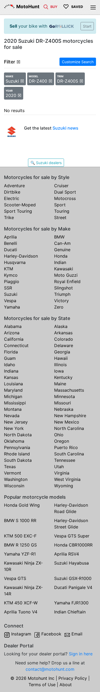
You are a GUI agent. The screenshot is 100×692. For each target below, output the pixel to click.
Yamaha (12, 307)
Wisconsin (14, 485)
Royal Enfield (67, 281)
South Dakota (18, 460)
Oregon (61, 441)
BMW (59, 237)
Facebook (51, 634)
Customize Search (78, 61)
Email (76, 634)
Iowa (59, 371)
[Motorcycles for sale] (45, 6)
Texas (10, 466)
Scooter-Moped (20, 204)
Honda (60, 256)
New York (14, 428)
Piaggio (11, 281)
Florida (11, 351)
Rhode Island (17, 453)
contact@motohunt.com (50, 669)
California (13, 339)
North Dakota (18, 434)
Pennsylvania (17, 447)
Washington (15, 479)
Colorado (63, 339)
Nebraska (63, 409)
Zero (58, 307)
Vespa (10, 300)
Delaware (63, 345)
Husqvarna (15, 262)
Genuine (62, 249)
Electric (11, 198)
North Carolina (69, 428)
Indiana (11, 371)
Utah (59, 466)
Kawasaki (63, 268)
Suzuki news (65, 128)
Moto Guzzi (66, 275)
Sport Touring (18, 211)
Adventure (14, 185)
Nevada (11, 415)
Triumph (62, 294)
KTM (8, 268)
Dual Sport (65, 192)
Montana (13, 409)
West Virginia (67, 479)
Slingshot (63, 288)
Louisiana (13, 383)
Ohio (58, 434)
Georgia (62, 351)
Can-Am (62, 243)
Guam (10, 358)
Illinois (60, 364)
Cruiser (61, 185)
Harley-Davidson (21, 256)
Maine (60, 383)
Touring (61, 211)
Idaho (9, 364)
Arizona (11, 332)
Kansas (11, 377)
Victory (61, 300)
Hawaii (61, 358)
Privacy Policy (72, 678)
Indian (60, 262)
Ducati (10, 249)
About (65, 684)
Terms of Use (42, 684)
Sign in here (81, 653)
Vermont (12, 473)
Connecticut (16, 345)
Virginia (61, 473)
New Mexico (66, 422)
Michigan (13, 396)
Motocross (65, 198)
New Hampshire (70, 415)
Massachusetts (69, 390)
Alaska (60, 326)
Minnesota (64, 396)
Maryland (13, 390)
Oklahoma (14, 441)
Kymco (11, 275)
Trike (9, 217)
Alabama (13, 326)
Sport (60, 204)
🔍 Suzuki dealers (46, 162)
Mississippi (15, 402)
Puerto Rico (66, 447)
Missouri (62, 402)
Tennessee (64, 460)
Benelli (10, 243)
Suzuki (10, 294)
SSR (8, 288)
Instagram (21, 634)
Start (87, 26)
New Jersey (16, 422)
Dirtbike (12, 192)
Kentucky (63, 377)
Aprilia (10, 237)
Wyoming (63, 485)
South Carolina (69, 453)
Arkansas (63, 332)
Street (60, 217)
